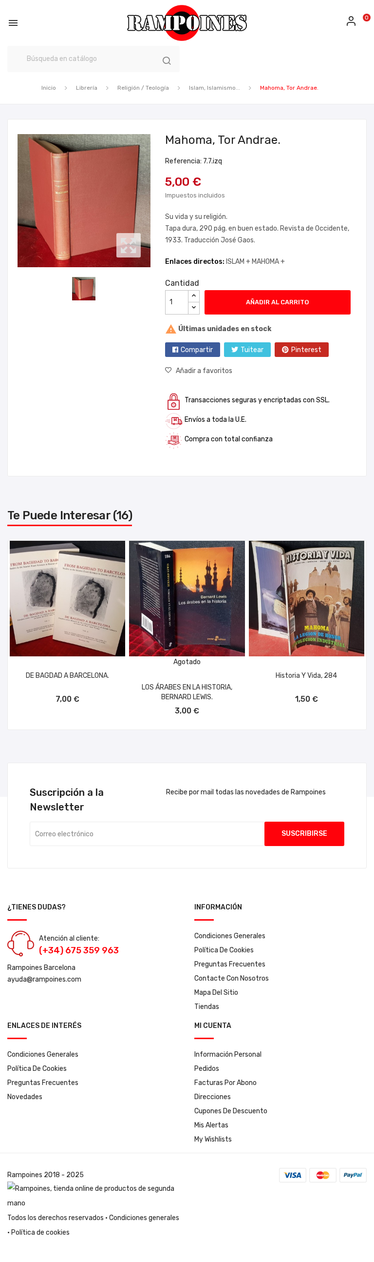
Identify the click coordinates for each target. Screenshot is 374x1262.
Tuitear (252, 350)
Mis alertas (211, 1125)
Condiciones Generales (229, 936)
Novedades (24, 1097)
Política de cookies (224, 950)
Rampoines (24, 1175)
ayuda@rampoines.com (44, 979)
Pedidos (206, 1069)
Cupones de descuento (230, 1111)
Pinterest (306, 350)
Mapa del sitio (216, 992)
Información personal (228, 1054)
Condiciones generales (144, 1218)
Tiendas (206, 1007)
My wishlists (213, 1139)
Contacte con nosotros (231, 978)
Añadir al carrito (277, 302)
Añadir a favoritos (204, 371)
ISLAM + (239, 261)
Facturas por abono (225, 1083)
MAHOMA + (268, 261)
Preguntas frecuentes (229, 964)
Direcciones (212, 1097)
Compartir (197, 350)
